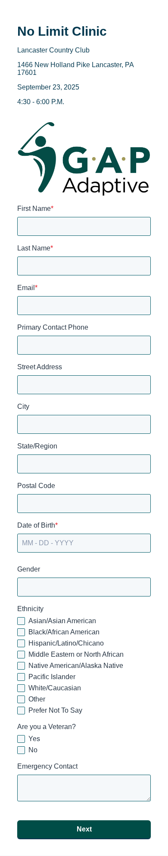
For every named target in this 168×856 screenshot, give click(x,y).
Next (84, 829)
